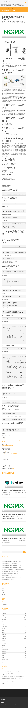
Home (3, 8)
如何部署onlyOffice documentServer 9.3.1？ (11, 565)
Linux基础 (4, 617)
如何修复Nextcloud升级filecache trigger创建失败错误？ (14, 569)
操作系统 (4, 638)
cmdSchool (5, 2)
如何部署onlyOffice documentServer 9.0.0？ (11, 561)
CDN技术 (18, 21)
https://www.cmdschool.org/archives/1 (10, 181)
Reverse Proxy (11, 8)
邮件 (3, 662)
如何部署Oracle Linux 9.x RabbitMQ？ (10, 563)
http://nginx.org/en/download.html (9, 451)
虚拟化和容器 (5, 659)
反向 (25, 22)
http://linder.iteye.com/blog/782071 (9, 453)
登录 (13, 468)
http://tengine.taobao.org (7, 445)
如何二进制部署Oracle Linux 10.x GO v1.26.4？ (12, 577)
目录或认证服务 (5, 649)
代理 (6, 8)
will (3, 671)
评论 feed (4, 592)
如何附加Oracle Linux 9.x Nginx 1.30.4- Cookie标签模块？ (14, 538)
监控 (3, 647)
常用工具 (4, 634)
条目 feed (4, 590)
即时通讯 (4, 628)
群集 (3, 657)
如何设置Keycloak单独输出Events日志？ (10, 573)
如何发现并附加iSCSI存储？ (8, 579)
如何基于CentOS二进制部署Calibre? (16, 671)
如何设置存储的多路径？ (7, 575)
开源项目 (4, 636)
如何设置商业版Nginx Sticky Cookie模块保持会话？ (14, 514)
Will (4, 21)
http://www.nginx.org (6, 438)
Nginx (21, 21)
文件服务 (4, 643)
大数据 (3, 632)
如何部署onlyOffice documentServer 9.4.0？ (11, 567)
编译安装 (4, 653)
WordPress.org (5, 594)
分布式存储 (4, 626)
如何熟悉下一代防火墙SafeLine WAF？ (14, 490)
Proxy (15, 22)
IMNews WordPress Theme (12, 704)
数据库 (3, 640)
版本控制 (4, 645)
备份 (3, 630)
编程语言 (4, 651)
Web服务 (4, 619)
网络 (3, 655)
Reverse (19, 22)
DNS (3, 615)
